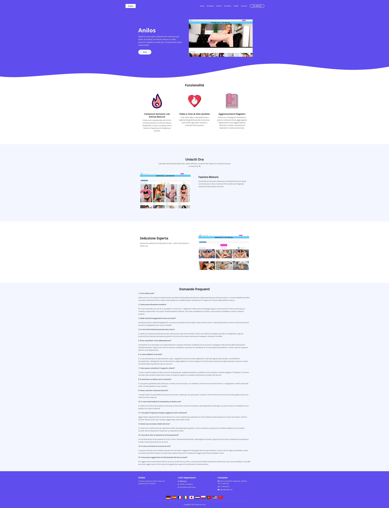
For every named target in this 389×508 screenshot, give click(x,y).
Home (202, 6)
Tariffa (235, 6)
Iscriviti (219, 6)
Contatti (244, 6)
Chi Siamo (210, 6)
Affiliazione (183, 481)
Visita (145, 52)
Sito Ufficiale (257, 6)
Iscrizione (227, 6)
